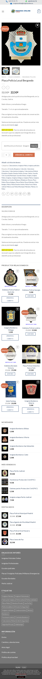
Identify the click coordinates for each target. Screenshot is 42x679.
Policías (33, 187)
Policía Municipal (19, 187)
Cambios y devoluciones (10, 642)
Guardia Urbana (21, 175)
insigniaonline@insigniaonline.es (23, 3)
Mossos (30, 180)
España (10, 173)
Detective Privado (17, 603)
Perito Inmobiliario (7, 607)
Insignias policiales (33, 165)
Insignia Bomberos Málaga (10, 329)
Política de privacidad (10, 657)
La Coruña (11, 180)
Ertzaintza (5, 173)
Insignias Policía (29, 77)
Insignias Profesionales (10, 563)
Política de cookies (9, 652)
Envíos (4, 637)
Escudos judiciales (8, 568)
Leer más (30, 296)
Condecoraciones (20, 610)
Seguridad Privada (7, 624)
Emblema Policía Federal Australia (10, 291)
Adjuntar (34, 146)
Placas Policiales (29, 182)
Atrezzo (30, 610)
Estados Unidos (18, 173)
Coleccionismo (14, 77)
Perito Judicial (7, 583)
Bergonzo (17, 169)
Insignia (29, 175)
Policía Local (10, 187)
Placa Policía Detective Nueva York (31, 367)
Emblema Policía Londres (31, 328)
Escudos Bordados (8, 578)
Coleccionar (30, 169)
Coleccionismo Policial (31, 171)
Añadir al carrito (24, 155)
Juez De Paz (27, 603)
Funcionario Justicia (8, 617)
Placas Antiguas (11, 182)
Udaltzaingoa (19, 624)
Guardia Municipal (10, 175)
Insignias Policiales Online (11, 558)
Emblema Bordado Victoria (10, 367)
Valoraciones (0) (8, 211)
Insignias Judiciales (8, 610)
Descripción (7, 207)
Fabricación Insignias (8, 600)
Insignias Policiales (7, 596)
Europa (25, 173)
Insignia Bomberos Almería (31, 402)
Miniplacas (24, 180)
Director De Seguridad (21, 607)
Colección (23, 169)
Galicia (30, 173)
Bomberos (5, 614)
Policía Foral (28, 184)
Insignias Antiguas (17, 178)
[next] (37, 44)
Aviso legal (6, 647)
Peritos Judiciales (31, 600)
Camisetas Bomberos (22, 617)
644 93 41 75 (12, 1)
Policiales (27, 187)
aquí (16, 125)
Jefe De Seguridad (22, 621)
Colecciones (5, 171)
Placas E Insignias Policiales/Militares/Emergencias (21, 573)
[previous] (5, 44)
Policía (9, 184)
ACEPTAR (21, 677)
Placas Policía (20, 182)
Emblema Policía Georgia (31, 290)
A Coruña (11, 169)
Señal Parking (11, 401)
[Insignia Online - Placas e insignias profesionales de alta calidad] (21, 11)
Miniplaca (17, 180)
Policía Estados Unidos (18, 184)
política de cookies (21, 674)
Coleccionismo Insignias (16, 171)
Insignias (8, 178)
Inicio (4, 77)
